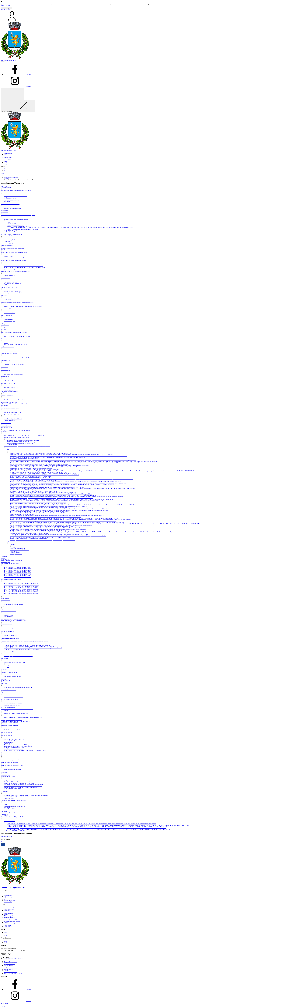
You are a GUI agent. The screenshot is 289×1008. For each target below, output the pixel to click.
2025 (8, 450)
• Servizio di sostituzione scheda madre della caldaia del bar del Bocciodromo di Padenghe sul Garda (33, 480)
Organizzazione (4, 212)
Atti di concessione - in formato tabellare (13, 604)
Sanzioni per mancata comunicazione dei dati (11, 234)
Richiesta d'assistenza (9, 965)
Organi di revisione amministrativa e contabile (11, 651)
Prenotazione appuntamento (10, 962)
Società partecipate (5, 376)
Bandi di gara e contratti (6, 427)
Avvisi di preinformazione (16, 554)
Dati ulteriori (4, 811)
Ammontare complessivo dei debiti (12, 705)
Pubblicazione (4, 431)
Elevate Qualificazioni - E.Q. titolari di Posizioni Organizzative (15, 271)
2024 (8, 541)
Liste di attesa (4, 682)
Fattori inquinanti (8, 743)
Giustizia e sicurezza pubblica (11, 919)
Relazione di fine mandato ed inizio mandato (14, 231)
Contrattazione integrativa (7, 315)
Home (5, 175)
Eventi (5, 942)
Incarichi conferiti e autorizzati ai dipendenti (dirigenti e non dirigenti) (17, 302)
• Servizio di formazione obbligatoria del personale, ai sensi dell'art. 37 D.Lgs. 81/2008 (30, 477)
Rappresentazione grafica (7, 390)
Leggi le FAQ (7, 961)
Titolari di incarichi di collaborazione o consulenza (12, 248)
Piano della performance (6, 338)
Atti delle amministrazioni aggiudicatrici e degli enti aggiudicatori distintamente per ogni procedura (27, 446)
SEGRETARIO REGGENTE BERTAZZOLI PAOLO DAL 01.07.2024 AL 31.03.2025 (25, 267)
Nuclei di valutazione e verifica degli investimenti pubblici (14, 713)
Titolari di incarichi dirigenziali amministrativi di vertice (14, 252)
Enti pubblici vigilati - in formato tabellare (13, 374)
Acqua (5, 161)
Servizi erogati (4, 669)
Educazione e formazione (10, 917)
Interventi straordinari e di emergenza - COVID (12, 765)
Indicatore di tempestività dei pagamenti (13, 703)
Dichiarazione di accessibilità (10, 972)
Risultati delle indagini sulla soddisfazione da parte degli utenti (18, 687)
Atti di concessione (5, 600)
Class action (3, 679)
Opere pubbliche (5, 710)
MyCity (3, 1006)
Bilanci (2, 606)
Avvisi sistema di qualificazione (17, 548)
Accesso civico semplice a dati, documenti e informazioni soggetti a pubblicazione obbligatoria (26, 795)
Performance (4, 329)
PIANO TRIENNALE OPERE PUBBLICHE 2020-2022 (17, 575)
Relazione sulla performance (7, 347)
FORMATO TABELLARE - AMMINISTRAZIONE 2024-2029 (22, 229)
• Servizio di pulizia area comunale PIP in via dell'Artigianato (24, 489)
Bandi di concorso (5, 325)
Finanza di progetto (5, 562)
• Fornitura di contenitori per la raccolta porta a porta (22, 514)
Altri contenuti (4, 772)
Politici (5, 899)
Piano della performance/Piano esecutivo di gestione (16, 344)
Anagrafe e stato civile (9, 907)
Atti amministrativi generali (10, 198)
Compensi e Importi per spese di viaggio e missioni (19, 226)
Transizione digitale (5, 775)
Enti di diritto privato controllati (8, 383)
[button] (8, 153)
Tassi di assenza (4, 295)
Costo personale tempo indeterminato (12, 283)
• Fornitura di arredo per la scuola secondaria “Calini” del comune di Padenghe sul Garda (31, 468)
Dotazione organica (5, 278)
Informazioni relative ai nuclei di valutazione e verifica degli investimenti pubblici (23, 717)
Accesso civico (4, 791)
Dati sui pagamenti (5, 693)
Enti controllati (4, 367)
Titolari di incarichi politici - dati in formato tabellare (16, 219)
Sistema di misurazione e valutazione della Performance (14, 332)
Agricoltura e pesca (8, 926)
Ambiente (6, 922)
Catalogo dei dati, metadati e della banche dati (14, 806)
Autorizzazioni (7, 925)
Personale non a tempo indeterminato (9, 287)
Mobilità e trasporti (8, 916)
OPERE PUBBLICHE (9, 821)
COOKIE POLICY (5, 5)
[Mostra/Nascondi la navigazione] (12, 94)
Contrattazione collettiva (6, 308)
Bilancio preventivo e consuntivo (8, 611)
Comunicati (6, 933)
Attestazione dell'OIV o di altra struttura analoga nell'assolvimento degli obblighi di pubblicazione (27, 645)
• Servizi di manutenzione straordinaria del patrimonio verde (24, 458)
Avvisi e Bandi (13, 551)
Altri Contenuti (4, 815)
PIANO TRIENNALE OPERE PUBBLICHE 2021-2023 (17, 574)
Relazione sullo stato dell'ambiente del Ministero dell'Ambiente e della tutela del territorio (25, 750)
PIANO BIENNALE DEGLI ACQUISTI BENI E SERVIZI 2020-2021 (21, 591)
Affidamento (4, 556)
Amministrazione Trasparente (11, 177)
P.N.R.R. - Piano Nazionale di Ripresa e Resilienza (13, 816)
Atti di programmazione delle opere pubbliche (11, 720)
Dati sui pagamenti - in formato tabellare (13, 697)
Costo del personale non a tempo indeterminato (15, 292)
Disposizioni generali (6, 187)
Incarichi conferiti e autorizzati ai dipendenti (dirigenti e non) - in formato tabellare (23, 306)
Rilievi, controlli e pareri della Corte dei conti (14, 662)
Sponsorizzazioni (5, 559)
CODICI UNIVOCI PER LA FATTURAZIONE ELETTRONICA (17, 709)
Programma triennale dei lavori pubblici (10, 563)
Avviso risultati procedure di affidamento (19, 550)
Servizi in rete (4, 683)
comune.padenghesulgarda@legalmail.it (12, 958)
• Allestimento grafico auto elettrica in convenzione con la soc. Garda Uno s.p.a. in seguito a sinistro (33, 491)
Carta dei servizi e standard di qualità (9, 672)
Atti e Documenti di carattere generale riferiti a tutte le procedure (16, 430)
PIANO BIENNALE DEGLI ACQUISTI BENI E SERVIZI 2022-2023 (21, 589)
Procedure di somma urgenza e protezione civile (12, 560)
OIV (2, 323)
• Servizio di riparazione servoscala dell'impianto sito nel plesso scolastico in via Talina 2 (31, 485)
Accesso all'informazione (10, 159)
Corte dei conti (4, 658)
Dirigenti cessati (4, 261)
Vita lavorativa (7, 910)
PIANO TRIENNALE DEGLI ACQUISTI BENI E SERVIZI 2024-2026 (21, 586)
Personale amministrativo (10, 900)
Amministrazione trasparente (10, 968)
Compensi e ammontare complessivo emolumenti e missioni (18, 258)
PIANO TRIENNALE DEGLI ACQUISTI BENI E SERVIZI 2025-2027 (21, 585)
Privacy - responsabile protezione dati (9, 812)
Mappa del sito (4, 1003)
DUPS (2, 609)
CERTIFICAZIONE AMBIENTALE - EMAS (15, 739)
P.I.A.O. (6, 197)
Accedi (2, 173)
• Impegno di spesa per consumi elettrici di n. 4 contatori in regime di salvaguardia (29, 533)
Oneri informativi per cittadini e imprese (10, 204)
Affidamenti (12, 544)
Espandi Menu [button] (4, 186)
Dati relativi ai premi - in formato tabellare (13, 364)
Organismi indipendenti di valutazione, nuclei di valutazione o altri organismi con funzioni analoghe (24, 641)
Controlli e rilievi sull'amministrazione (10, 638)
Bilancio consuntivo (8, 616)
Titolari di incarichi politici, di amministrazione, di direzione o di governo (18, 215)
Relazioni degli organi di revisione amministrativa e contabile (18, 656)
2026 (8, 449)
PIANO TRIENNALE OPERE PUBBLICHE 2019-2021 (17, 577)
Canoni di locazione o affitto (7, 631)
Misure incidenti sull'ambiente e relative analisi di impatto (17, 744)
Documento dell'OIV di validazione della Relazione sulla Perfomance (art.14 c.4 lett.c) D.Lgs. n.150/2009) (29, 646)
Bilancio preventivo (8, 615)
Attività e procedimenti (6, 392)
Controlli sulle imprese (6, 423)
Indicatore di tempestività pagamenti (9, 699)
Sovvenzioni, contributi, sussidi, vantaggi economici (13, 595)
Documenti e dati (8, 902)
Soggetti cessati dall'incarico (10, 230)
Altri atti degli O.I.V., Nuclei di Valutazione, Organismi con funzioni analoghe (22, 649)
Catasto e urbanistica (8, 913)
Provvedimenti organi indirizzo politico (10, 408)
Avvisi (5, 935)
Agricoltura (6, 162)
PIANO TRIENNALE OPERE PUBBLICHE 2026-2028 (17, 567)
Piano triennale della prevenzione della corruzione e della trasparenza (20, 782)
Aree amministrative (8, 895)
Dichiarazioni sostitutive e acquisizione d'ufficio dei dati (14, 403)
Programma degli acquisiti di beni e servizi (11, 579)
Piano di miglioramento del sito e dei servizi (14, 973)
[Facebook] (4, 169)
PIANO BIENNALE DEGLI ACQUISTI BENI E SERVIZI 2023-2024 (21, 587)
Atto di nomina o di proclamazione (15, 225)
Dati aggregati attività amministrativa (9, 391)
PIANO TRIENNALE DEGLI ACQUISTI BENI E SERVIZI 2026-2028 (21, 583)
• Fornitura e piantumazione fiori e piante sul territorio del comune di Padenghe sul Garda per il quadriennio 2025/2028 (38, 502)
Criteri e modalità (5, 598)
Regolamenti (7, 201)
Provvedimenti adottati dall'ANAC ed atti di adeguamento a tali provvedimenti (22, 787)
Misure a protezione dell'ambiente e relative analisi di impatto (18, 746)
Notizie (5, 932)
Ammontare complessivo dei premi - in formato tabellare (17, 357)
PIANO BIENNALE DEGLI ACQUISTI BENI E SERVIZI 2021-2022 (21, 590)
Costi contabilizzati (5, 680)
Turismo (6, 914)
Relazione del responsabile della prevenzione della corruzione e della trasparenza (23, 786)
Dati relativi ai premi (5, 360)
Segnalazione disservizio (9, 964)
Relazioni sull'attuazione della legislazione (14, 747)
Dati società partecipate (9, 380)
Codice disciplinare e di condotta (11, 200)
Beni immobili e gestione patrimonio (9, 621)
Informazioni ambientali (6, 732)
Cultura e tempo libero (9, 909)
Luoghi (5, 941)
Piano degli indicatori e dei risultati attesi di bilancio (13, 619)
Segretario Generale (8, 256)
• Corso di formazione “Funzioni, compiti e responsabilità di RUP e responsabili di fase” (30, 476)
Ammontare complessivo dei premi (9, 353)
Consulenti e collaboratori (7, 245)
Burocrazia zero (4, 210)
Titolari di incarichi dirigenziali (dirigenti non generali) (13, 260)
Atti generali (3, 191)
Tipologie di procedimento (7, 395)
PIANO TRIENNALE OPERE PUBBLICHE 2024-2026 (17, 570)
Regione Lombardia (5, 9)
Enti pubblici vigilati (5, 370)
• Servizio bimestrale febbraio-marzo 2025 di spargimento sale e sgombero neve (28, 538)
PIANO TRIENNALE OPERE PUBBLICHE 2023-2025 (17, 571)
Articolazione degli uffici (6, 235)
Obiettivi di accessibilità (9, 808)
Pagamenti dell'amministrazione (8, 690)
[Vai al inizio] (1, 841)
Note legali (6, 970)
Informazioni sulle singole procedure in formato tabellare (17, 437)
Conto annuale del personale (10, 282)
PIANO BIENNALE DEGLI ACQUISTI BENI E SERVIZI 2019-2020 (21, 593)
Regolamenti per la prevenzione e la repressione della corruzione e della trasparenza (23, 784)
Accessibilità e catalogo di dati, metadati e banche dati (13, 800)
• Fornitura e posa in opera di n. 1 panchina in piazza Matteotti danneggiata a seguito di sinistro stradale (34, 469)
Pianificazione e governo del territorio (9, 722)
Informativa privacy (8, 969)
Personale (6, 178)
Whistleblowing (4, 814)
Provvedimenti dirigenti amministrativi (10, 414)
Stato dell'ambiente (8, 742)
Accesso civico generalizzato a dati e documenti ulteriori (17, 796)
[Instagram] (4, 170)
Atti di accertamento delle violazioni (12, 788)
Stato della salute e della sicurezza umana (13, 749)
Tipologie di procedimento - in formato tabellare (15, 399)
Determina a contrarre (15, 552)
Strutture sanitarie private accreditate (9, 752)
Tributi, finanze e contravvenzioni (12, 921)
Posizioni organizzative (9, 275)
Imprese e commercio (9, 911)
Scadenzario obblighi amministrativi (12, 208)
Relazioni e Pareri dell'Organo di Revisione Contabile (13, 620)
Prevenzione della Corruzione (8, 776)
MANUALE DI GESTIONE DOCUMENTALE (15, 196)
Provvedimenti (4, 405)
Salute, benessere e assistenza (11, 923)
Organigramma (7, 241)
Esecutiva (3, 558)
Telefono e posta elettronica (7, 243)
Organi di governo (8, 893)
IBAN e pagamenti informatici (8, 707)
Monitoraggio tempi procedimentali (9, 402)
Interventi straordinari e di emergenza (9, 762)
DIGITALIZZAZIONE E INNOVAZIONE (14, 830)
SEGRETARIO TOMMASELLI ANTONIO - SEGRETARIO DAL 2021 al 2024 (23, 266)
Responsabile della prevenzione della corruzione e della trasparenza (20, 783)
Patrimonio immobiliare (6, 624)
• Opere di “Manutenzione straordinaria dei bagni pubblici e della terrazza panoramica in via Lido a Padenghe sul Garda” (38, 503)
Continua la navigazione (6, 8)
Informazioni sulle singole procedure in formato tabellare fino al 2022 (23, 440)
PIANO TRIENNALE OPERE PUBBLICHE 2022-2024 (17, 573)
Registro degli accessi (9, 798)
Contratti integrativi (8, 319)
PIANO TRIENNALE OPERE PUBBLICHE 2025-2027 (17, 568)
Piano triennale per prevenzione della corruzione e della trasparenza (17, 190)
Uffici (5, 896)
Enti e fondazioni (8, 898)
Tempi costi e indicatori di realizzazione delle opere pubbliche (15, 721)
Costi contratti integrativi (9, 321)
